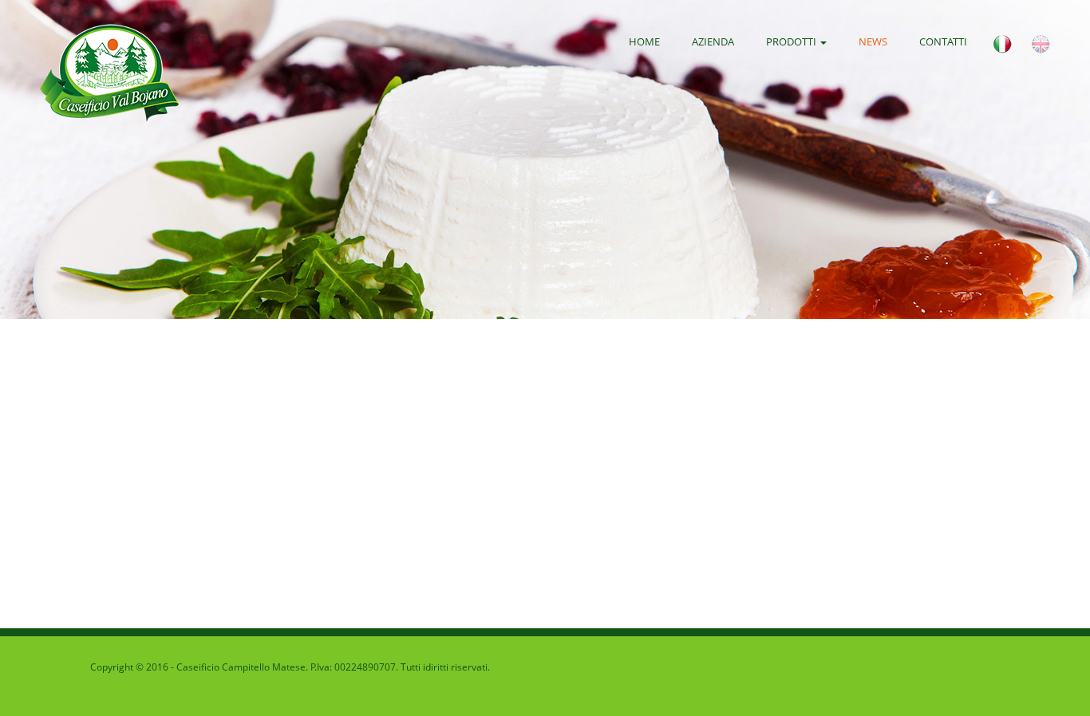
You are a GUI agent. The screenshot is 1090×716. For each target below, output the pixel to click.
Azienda (713, 41)
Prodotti (792, 41)
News (873, 41)
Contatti (943, 41)
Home (644, 41)
